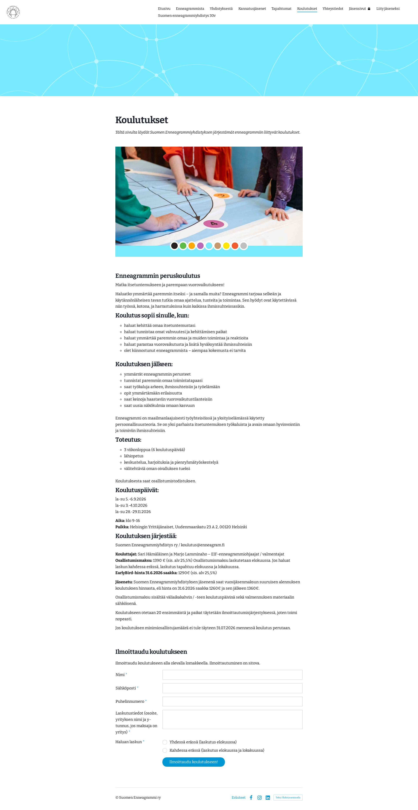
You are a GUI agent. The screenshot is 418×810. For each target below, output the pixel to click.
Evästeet (239, 797)
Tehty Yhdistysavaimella (288, 797)
